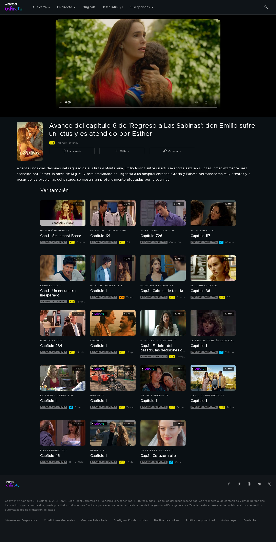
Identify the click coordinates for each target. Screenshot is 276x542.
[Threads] (249, 484)
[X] (269, 484)
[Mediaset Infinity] (14, 7)
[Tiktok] (239, 484)
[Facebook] (229, 484)
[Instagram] (259, 484)
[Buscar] (266, 7)
